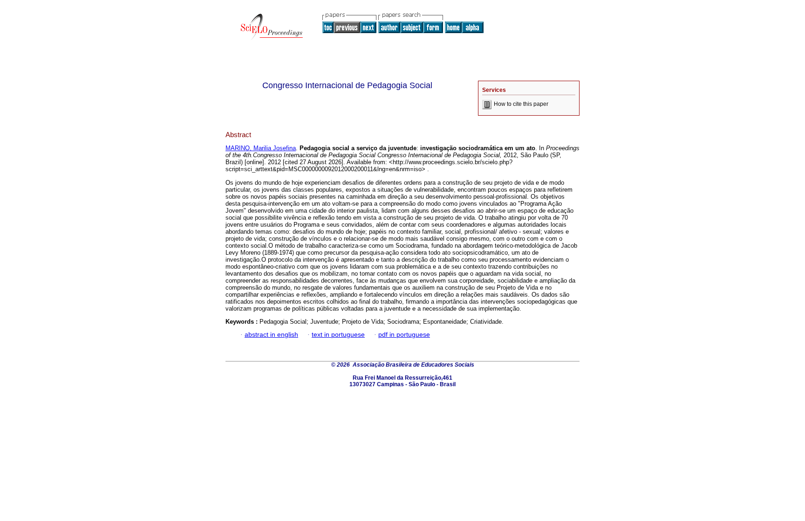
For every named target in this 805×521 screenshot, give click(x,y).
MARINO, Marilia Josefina (260, 148)
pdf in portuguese (404, 334)
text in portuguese (338, 334)
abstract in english (271, 334)
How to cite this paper (521, 104)
